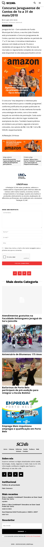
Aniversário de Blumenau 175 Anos (22, 354)
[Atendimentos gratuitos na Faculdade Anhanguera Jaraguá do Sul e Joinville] (22, 300)
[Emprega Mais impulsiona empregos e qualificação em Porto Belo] (22, 410)
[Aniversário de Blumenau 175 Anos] (22, 338)
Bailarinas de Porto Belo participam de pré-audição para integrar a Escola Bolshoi (20, 390)
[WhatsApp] (29, 273)
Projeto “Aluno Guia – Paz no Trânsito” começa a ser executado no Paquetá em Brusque (32, 162)
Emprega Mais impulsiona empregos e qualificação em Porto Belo (21, 428)
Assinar (21, 531)
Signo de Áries (7, 509)
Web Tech (5, 514)
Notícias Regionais (7, 25)
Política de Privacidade (33, 536)
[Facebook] (15, 273)
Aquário (4, 501)
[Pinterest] (24, 273)
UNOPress (22, 184)
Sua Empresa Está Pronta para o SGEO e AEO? (20, 512)
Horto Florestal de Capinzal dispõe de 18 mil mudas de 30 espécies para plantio (11, 162)
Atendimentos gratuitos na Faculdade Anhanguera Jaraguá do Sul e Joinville (22, 318)
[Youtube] (21, 474)
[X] (20, 273)
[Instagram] (10, 474)
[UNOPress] (22, 176)
